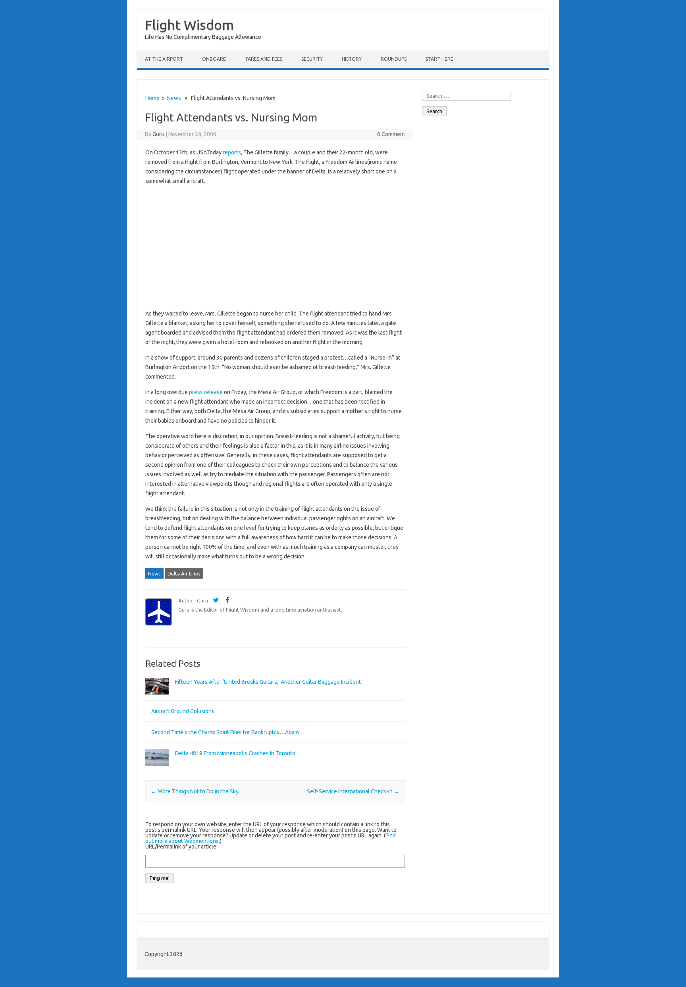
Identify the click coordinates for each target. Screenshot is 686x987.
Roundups (394, 59)
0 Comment (391, 134)
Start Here (439, 59)
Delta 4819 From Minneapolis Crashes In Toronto (235, 753)
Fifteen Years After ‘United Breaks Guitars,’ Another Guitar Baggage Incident (268, 682)
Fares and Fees (264, 59)
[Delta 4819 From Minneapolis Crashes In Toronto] (157, 769)
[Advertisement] (275, 247)
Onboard (214, 59)
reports (232, 152)
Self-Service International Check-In (353, 791)
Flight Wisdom (189, 24)
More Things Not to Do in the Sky (195, 791)
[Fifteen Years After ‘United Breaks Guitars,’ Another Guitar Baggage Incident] (157, 698)
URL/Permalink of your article (180, 846)
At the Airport (164, 59)
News (174, 98)
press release (206, 392)
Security (312, 59)
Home (152, 98)
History (352, 59)
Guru (158, 134)
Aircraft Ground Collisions (182, 711)
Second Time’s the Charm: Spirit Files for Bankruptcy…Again (225, 732)
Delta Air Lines (184, 573)
